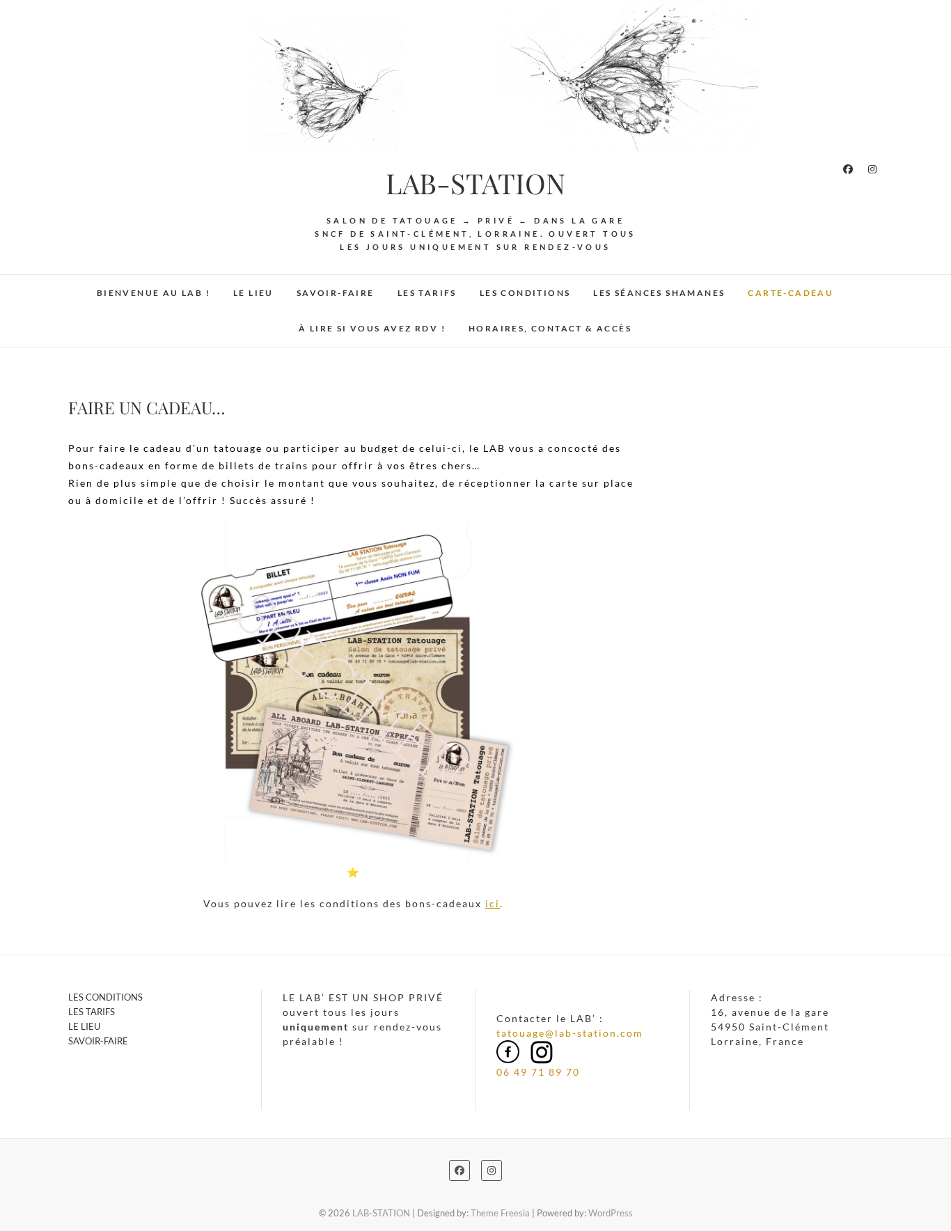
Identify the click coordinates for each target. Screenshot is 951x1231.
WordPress (610, 1212)
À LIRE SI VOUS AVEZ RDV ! (372, 328)
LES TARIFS (427, 293)
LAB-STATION (475, 183)
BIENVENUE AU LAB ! (153, 293)
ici (492, 903)
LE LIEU (253, 293)
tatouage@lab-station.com (569, 1033)
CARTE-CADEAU (790, 293)
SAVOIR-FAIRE (336, 293)
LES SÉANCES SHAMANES (659, 293)
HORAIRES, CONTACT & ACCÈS (550, 328)
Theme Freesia (500, 1212)
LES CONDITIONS (525, 293)
